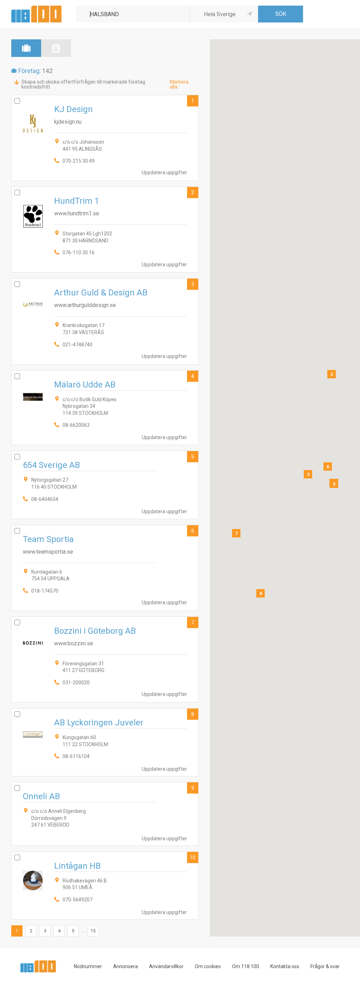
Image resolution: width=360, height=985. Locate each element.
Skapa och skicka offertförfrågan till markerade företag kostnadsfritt (83, 84)
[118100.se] (36, 8)
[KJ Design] (105, 138)
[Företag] (26, 48)
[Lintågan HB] (105, 885)
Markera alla (179, 84)
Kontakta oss (284, 966)
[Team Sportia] (105, 568)
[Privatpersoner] (56, 48)
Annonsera (125, 966)
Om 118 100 (245, 966)
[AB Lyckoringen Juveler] (105, 742)
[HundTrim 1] (105, 229)
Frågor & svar (325, 966)
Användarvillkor (166, 966)
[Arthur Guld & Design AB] (105, 321)
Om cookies (208, 966)
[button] (331, 374)
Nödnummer (88, 966)
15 (93, 930)
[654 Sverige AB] (105, 484)
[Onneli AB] (105, 814)
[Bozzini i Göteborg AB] (105, 659)
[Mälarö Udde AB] (105, 408)
